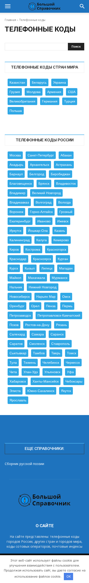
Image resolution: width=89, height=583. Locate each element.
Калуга (41, 240)
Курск (13, 268)
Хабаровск (17, 381)
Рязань (61, 325)
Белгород (36, 174)
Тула (13, 362)
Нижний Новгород (42, 287)
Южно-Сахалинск (40, 391)
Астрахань (64, 165)
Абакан (66, 155)
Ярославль (17, 400)
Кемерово (61, 240)
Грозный (65, 212)
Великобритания (22, 101)
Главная (10, 20)
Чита (13, 372)
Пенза (51, 306)
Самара (38, 334)
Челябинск (50, 362)
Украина (59, 82)
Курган (63, 259)
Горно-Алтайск (41, 212)
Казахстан (17, 82)
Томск (71, 353)
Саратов (16, 344)
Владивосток (66, 183)
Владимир (17, 193)
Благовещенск (20, 183)
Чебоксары (73, 381)
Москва (15, 155)
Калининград (19, 240)
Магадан (66, 268)
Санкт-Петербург (41, 155)
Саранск (57, 334)
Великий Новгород (46, 193)
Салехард (17, 334)
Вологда (64, 202)
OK (68, 576)
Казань (59, 230)
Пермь (67, 306)
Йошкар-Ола (38, 230)
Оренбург (16, 306)
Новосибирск (19, 296)
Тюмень (29, 362)
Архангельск (39, 165)
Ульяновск (52, 372)
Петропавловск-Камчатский (58, 315)
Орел (35, 306)
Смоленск (37, 344)
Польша (15, 111)
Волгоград (44, 202)
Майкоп (15, 278)
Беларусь (39, 82)
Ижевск (62, 221)
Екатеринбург (20, 221)
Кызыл (30, 268)
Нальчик (15, 287)
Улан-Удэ (30, 372)
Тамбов (39, 353)
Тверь (55, 353)
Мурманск (59, 278)
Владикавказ (19, 202)
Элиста (15, 391)
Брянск (43, 183)
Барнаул (16, 174)
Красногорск (56, 249)
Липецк (46, 268)
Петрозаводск (20, 315)
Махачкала (36, 278)
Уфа (70, 372)
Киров (14, 249)
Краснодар (17, 259)
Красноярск (42, 259)
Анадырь (16, 165)
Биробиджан (60, 174)
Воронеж (16, 212)
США (71, 92)
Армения (54, 92)
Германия (49, 101)
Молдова (34, 92)
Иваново (44, 221)
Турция (69, 101)
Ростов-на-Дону (37, 325)
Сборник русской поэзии (24, 463)
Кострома (32, 249)
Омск (66, 296)
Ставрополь (60, 344)
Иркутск (15, 230)
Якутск (66, 391)
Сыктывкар (17, 353)
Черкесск (73, 362)
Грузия (14, 92)
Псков (14, 325)
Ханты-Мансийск (46, 381)
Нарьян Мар (46, 296)
